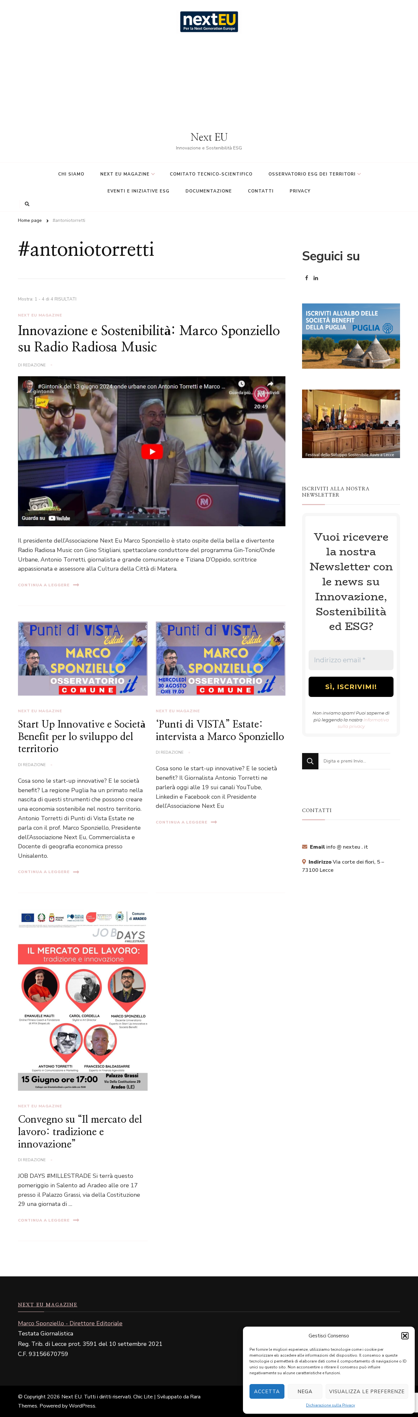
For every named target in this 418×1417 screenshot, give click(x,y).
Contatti (261, 191)
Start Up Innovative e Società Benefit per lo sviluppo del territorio (81, 737)
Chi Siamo (71, 174)
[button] (405, 1335)
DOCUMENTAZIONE (208, 191)
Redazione (34, 365)
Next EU (209, 138)
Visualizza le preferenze (367, 1391)
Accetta (267, 1391)
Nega (305, 1391)
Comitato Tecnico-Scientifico (211, 174)
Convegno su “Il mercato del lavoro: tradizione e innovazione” (80, 1132)
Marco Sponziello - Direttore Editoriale (70, 1323)
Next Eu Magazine (40, 315)
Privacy (300, 191)
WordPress (82, 1405)
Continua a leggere (44, 585)
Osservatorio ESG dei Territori (312, 174)
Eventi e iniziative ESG (138, 191)
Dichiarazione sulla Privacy (330, 1405)
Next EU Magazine (125, 174)
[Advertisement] (209, 82)
